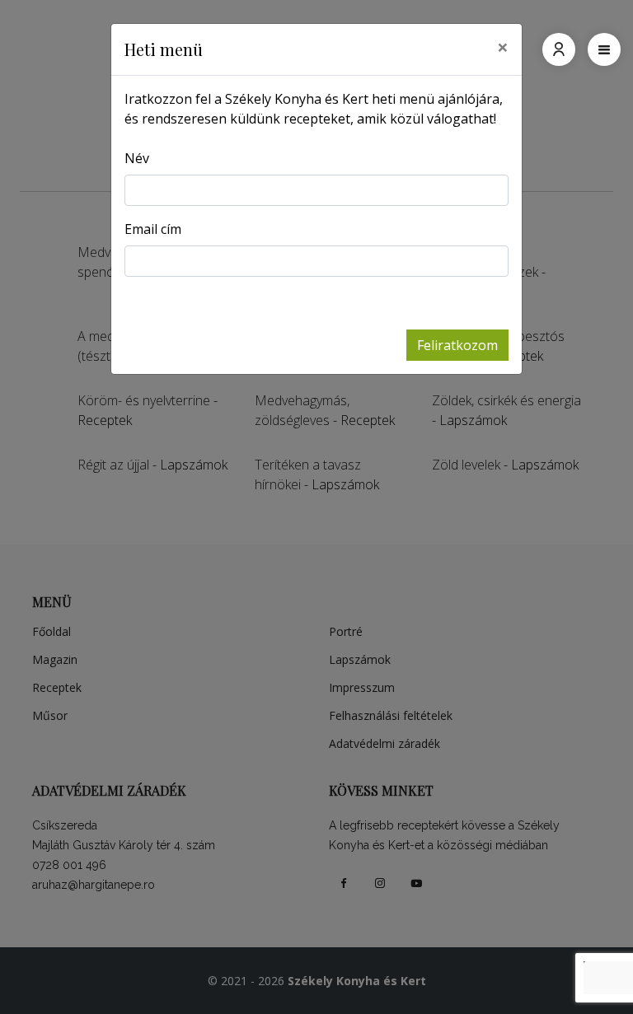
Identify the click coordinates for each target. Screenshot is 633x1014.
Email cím (152, 229)
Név (136, 158)
